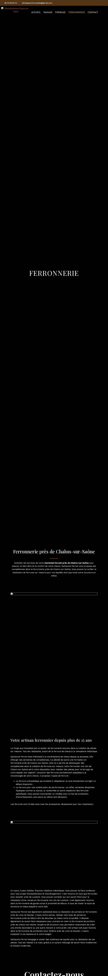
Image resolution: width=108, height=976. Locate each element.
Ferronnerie (76, 13)
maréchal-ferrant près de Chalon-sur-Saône (66, 563)
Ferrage (60, 13)
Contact (93, 13)
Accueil (36, 13)
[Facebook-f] (89, 2)
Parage (48, 13)
